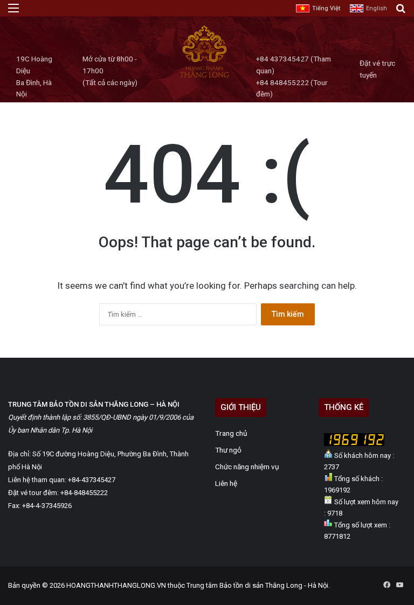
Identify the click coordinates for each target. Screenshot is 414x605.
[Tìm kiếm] (400, 12)
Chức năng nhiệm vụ (247, 466)
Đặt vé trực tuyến (377, 69)
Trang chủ (231, 433)
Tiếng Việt (326, 8)
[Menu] (13, 12)
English (376, 8)
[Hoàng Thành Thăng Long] (204, 77)
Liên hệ (226, 483)
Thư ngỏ (228, 450)
